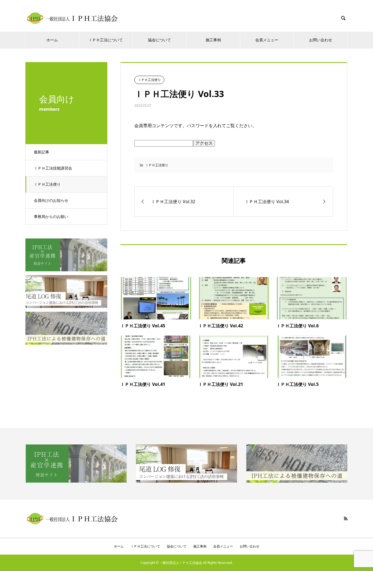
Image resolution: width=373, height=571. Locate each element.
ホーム (52, 39)
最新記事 (41, 152)
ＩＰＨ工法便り (47, 184)
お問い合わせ (320, 39)
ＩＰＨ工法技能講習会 (53, 168)
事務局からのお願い (51, 216)
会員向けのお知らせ (51, 200)
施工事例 (213, 39)
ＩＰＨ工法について (105, 39)
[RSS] (346, 518)
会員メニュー (266, 39)
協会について (159, 39)
